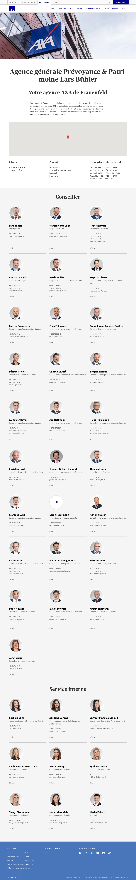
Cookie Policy (105, 877)
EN (20, 877)
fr (107, 2)
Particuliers (13, 2)
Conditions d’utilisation (73, 877)
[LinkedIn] (104, 852)
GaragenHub (29, 864)
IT (16, 877)
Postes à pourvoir (13, 857)
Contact (10, 853)
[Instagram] (87, 852)
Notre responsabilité (93, 8)
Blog (123, 8)
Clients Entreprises (28, 2)
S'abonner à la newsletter (15, 868)
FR (12, 877)
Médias (79, 8)
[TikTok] (110, 852)
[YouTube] (98, 852)
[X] (92, 852)
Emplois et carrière (66, 8)
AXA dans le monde (51, 853)
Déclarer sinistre (30, 853)
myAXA (55, 2)
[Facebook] (81, 852)
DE (8, 877)
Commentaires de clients (15, 864)
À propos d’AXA (44, 2)
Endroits (52, 8)
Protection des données (91, 877)
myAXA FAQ (29, 868)
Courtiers (10, 860)
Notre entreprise (111, 8)
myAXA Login (29, 860)
